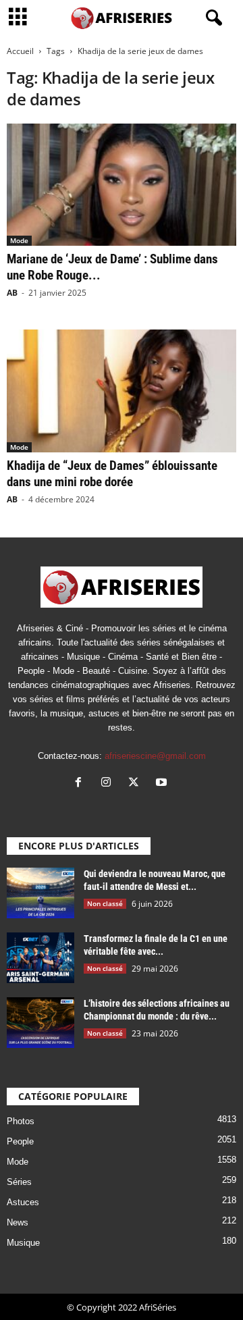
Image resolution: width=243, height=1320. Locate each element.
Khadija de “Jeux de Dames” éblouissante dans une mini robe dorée (112, 474)
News (17, 1222)
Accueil (20, 51)
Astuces (23, 1202)
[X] (137, 783)
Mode (19, 240)
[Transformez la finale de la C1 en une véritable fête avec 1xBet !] (40, 957)
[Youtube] (163, 783)
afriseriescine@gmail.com (155, 756)
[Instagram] (109, 783)
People (20, 1141)
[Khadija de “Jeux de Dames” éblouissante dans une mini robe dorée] (121, 390)
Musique (23, 1243)
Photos (20, 1121)
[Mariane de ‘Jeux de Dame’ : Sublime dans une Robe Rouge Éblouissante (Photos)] (121, 185)
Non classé (105, 903)
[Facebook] (81, 783)
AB (12, 292)
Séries (19, 1182)
